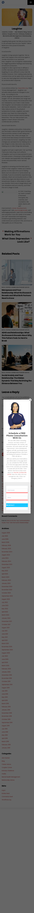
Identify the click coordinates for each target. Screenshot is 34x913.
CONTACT (10, 505)
